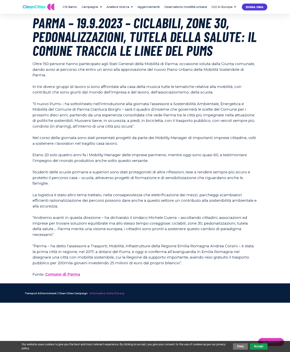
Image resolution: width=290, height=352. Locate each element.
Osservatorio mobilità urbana (185, 7)
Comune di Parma (62, 274)
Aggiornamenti (149, 7)
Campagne (90, 7)
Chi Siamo (70, 7)
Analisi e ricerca (118, 7)
